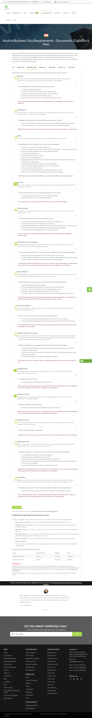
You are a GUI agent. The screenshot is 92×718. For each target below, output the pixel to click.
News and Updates (10, 667)
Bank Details (8, 698)
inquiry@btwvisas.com (63, 2)
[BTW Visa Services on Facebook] (70, 679)
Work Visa (52, 67)
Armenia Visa (51, 655)
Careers (6, 670)
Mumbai (28, 683)
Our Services (16, 13)
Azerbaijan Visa (52, 658)
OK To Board (30, 670)
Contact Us (66, 13)
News (8, 20)
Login (15, 20)
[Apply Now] (82, 361)
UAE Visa (50, 684)
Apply (77, 634)
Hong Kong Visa (52, 664)
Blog (73, 13)
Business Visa (31, 67)
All (13, 67)
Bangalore (29, 692)
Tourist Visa (21, 67)
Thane (28, 686)
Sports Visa (61, 67)
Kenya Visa (51, 667)
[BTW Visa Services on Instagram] (81, 679)
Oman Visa (50, 673)
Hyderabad (29, 695)
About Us (57, 13)
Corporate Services (32, 705)
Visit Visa (71, 67)
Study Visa (42, 67)
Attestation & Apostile (32, 658)
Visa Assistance (31, 652)
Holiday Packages (31, 664)
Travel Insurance (31, 661)
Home (8, 13)
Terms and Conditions (11, 695)
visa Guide (33, 13)
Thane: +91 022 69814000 (77, 670)
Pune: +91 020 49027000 (77, 665)
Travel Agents (30, 708)
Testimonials (8, 664)
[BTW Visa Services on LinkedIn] (77, 679)
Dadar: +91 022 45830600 (77, 667)
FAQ (5, 684)
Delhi (27, 698)
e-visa (25, 13)
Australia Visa (51, 652)
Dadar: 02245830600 (21, 1)
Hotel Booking (30, 667)
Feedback (7, 682)
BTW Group (28, 714)
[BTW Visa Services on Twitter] (74, 679)
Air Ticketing (30, 655)
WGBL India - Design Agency (58, 714)
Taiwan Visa (51, 682)
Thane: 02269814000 (33, 1)
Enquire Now (16, 507)
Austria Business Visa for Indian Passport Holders (45, 511)
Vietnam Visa (51, 690)
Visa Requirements (46, 13)
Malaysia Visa (51, 670)
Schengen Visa (52, 693)
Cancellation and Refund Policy (12, 691)
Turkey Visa (51, 679)
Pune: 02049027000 (10, 1)
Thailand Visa (51, 676)
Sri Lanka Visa (52, 687)
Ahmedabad (29, 689)
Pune (27, 677)
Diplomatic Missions (10, 661)
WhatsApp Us (47, 1)
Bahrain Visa (51, 661)
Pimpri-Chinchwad (31, 680)
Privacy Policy (8, 687)
